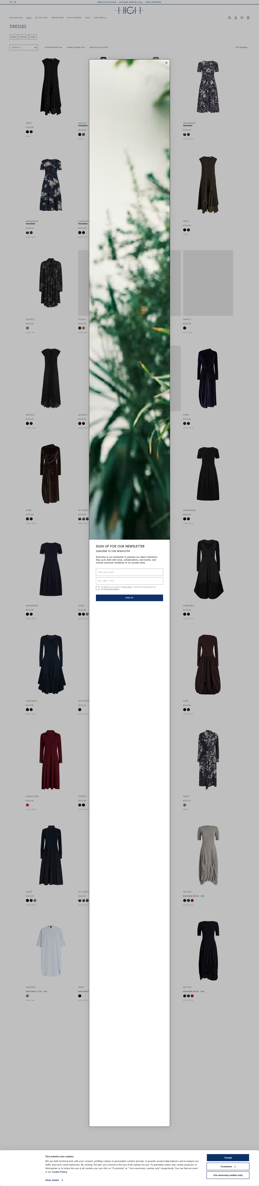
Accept (228, 1157)
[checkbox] (97, 588)
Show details (52, 1180)
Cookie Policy (59, 1172)
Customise (226, 1166)
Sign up (129, 598)
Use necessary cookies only (228, 1175)
